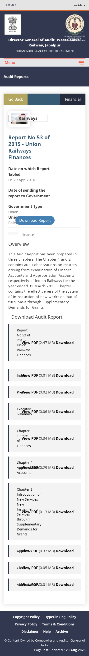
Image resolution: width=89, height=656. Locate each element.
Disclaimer (29, 631)
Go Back (15, 99)
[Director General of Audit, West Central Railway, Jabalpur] (13, 24)
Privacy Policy (26, 624)
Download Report (35, 220)
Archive (62, 631)
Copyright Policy (26, 617)
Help (47, 631)
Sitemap (10, 5)
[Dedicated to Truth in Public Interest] (74, 27)
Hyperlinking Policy (60, 617)
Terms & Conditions (58, 624)
